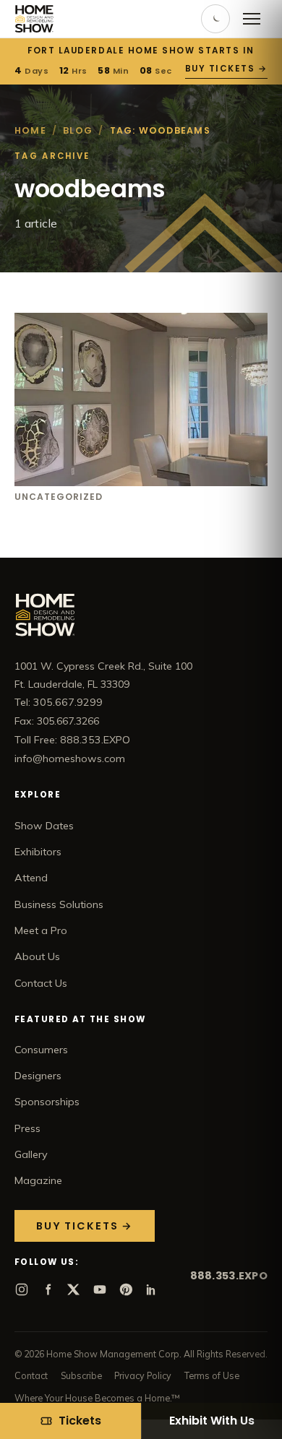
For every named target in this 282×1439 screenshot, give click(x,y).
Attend (31, 877)
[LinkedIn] (152, 1289)
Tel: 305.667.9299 (58, 702)
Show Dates (44, 825)
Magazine (38, 1180)
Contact (31, 1375)
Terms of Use (211, 1375)
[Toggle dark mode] (215, 18)
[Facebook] (47, 1289)
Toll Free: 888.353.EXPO (72, 739)
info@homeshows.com (69, 758)
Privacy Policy (142, 1375)
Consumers (41, 1049)
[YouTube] (100, 1289)
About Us (37, 956)
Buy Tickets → (226, 68)
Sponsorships (47, 1101)
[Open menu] (252, 18)
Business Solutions (58, 904)
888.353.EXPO (229, 1276)
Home (30, 130)
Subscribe (81, 1375)
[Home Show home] (34, 18)
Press (27, 1128)
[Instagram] (21, 1289)
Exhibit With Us (212, 1420)
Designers (37, 1075)
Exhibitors (37, 851)
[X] (74, 1289)
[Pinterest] (126, 1289)
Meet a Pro (40, 930)
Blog (78, 130)
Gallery (31, 1154)
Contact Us (40, 983)
